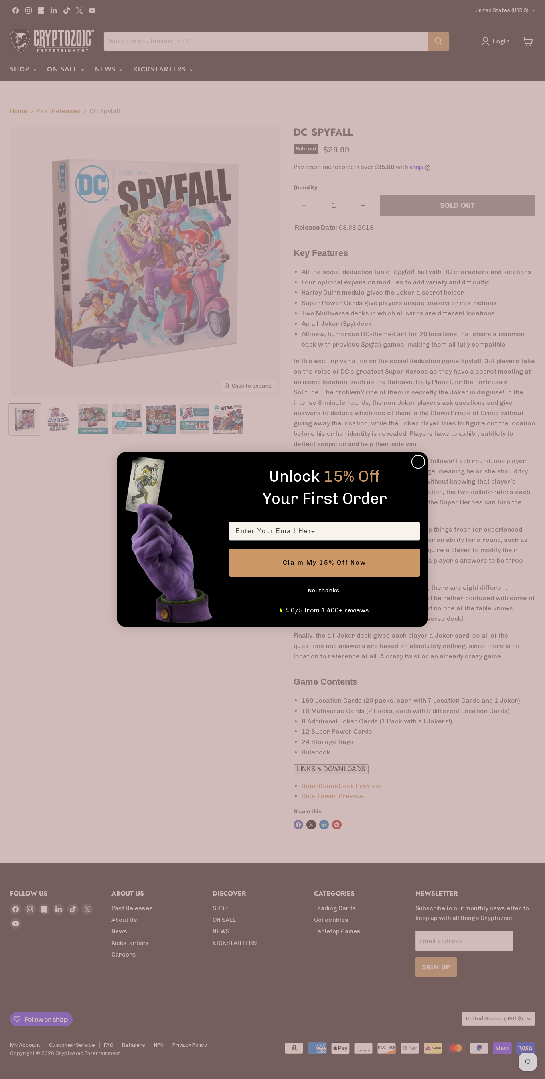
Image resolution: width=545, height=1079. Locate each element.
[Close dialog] (418, 462)
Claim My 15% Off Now (324, 562)
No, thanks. (324, 590)
